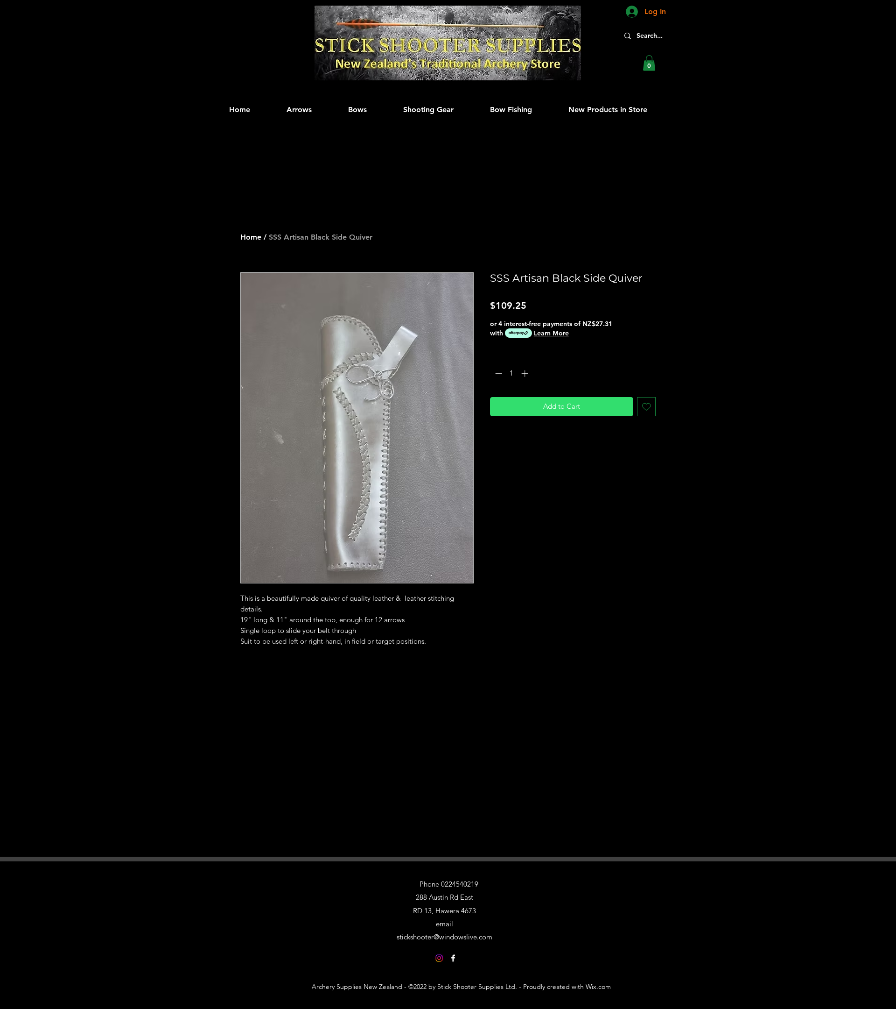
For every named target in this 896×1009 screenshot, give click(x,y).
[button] (649, 63)
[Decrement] (497, 373)
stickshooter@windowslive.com (444, 936)
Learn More (551, 333)
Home (250, 237)
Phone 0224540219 (449, 884)
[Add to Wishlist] (646, 406)
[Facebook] (453, 958)
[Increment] (525, 373)
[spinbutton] (511, 373)
